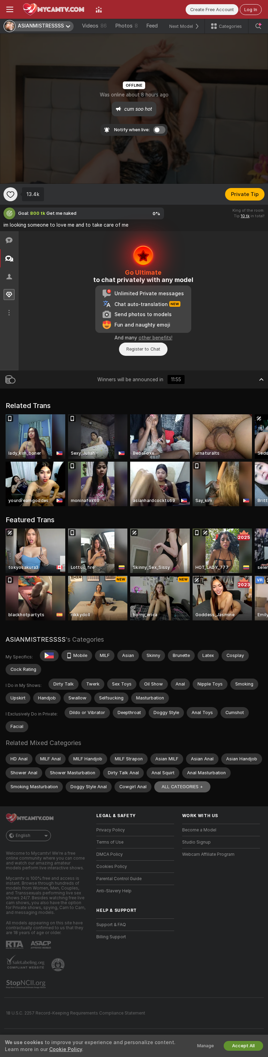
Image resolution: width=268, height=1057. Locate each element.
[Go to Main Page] (54, 9)
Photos (126, 26)
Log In (250, 9)
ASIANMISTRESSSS (36, 639)
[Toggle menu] (10, 9)
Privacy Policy (110, 830)
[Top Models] (98, 9)
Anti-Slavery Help (114, 890)
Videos (94, 26)
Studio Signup (196, 842)
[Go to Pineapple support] (58, 964)
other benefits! (155, 337)
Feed (152, 26)
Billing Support (111, 936)
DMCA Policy (109, 854)
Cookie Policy (65, 1049)
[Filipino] (49, 655)
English (23, 835)
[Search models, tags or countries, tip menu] (258, 26)
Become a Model (199, 830)
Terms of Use (110, 842)
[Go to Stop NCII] (26, 984)
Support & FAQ (111, 924)
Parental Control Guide (119, 878)
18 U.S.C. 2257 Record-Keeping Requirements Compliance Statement (75, 1013)
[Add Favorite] (10, 194)
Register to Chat (143, 349)
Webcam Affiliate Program (208, 854)
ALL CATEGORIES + (182, 786)
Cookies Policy (111, 866)
